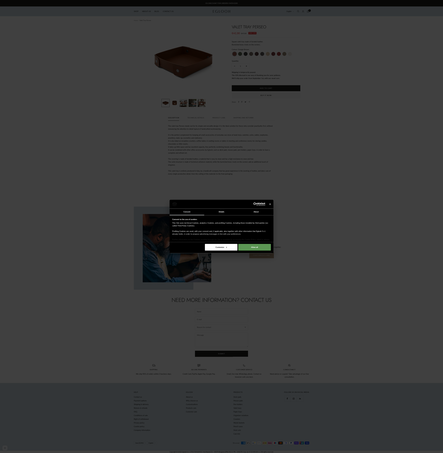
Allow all (254, 247)
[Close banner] (270, 204)
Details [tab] (221, 212)
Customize (220, 247)
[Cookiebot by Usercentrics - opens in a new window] (255, 204)
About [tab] (256, 212)
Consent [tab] (186, 212)
